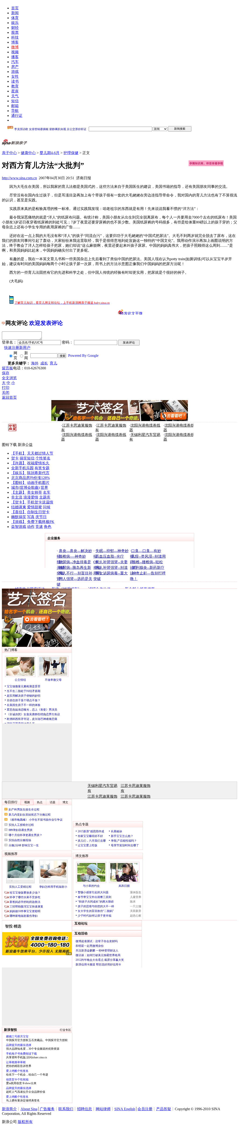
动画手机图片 (38, 483)
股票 (15, 32)
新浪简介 (9, 1109)
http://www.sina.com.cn (19, 178)
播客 (15, 57)
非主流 (16, 497)
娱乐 (15, 23)
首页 (15, 8)
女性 (15, 76)
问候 (46, 507)
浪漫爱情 (30, 497)
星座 (15, 91)
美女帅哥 (34, 492)
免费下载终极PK (40, 522)
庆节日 (41, 517)
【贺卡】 (18, 502)
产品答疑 (163, 1109)
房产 (15, 67)
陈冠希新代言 (38, 473)
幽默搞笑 (18, 517)
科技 (15, 37)
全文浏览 (9, 378)
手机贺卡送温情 (40, 502)
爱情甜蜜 (34, 507)
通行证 (16, 116)
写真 (31, 517)
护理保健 (70, 153)
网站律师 (103, 1109)
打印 (5, 388)
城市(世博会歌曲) (25, 487)
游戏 (15, 72)
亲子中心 (9, 153)
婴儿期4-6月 (50, 153)
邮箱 (15, 106)
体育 (15, 18)
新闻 (15, 13)
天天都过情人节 (40, 453)
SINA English (124, 1109)
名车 (46, 492)
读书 (15, 81)
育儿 (53, 363)
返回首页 (9, 397)
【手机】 (18, 453)
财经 (15, 28)
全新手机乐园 (22, 468)
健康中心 (28, 153)
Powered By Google (83, 356)
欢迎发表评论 (46, 323)
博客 (15, 42)
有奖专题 (42, 468)
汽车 (15, 62)
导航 (15, 111)
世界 (44, 487)
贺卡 (15, 458)
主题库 (44, 497)
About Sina (29, 1109)
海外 (35, 363)
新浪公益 (25, 445)
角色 (47, 527)
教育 (15, 86)
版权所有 (25, 1122)
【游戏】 (18, 522)
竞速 (39, 527)
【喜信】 (18, 512)
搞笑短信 (27, 458)
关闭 (5, 393)
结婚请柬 (18, 507)
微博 (15, 47)
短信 (15, 101)
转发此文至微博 (131, 313)
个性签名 (42, 458)
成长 (44, 363)
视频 (15, 52)
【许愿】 (18, 463)
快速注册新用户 (17, 348)
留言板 (7, 368)
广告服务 (47, 1109)
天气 (15, 96)
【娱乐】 (18, 473)
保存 (5, 373)
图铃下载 (9, 445)
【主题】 (18, 492)
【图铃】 (18, 483)
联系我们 (65, 1109)
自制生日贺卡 (38, 512)
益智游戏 (18, 527)
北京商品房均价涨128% (30, 478)
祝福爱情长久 (38, 463)
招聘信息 (84, 1109)
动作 (31, 527)
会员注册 (144, 1109)
